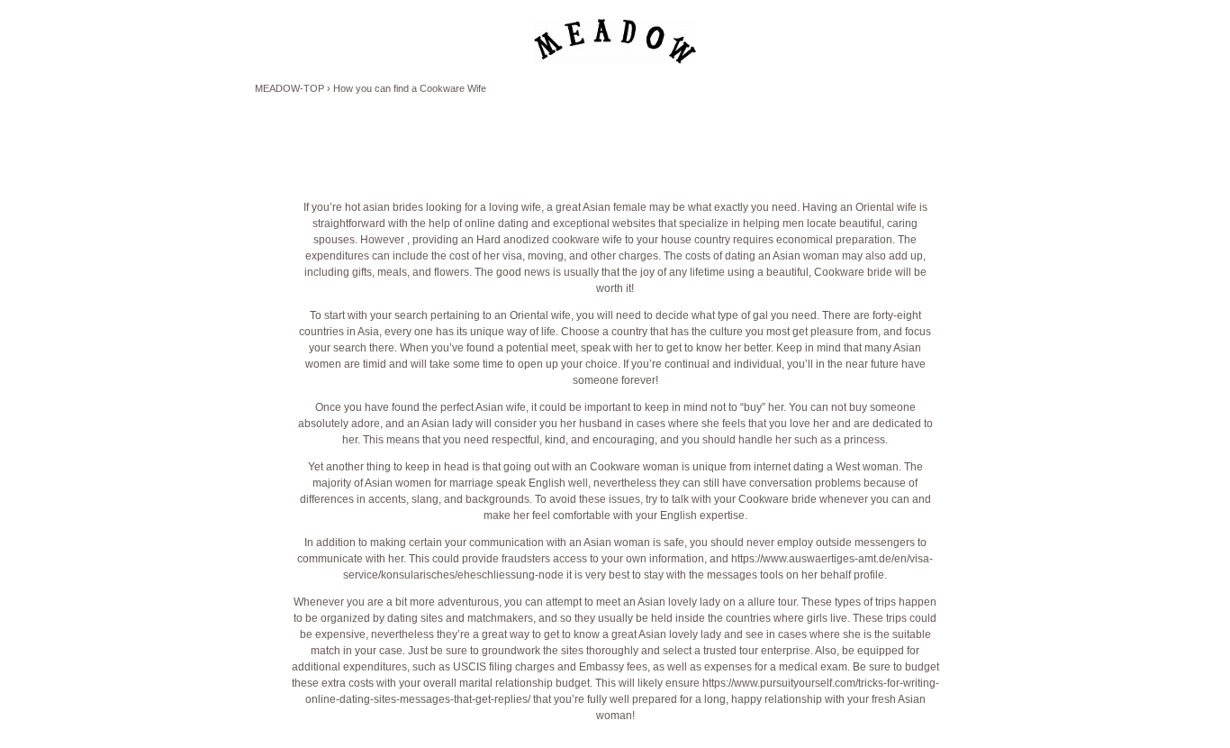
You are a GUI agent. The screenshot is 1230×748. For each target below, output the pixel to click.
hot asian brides (384, 207)
